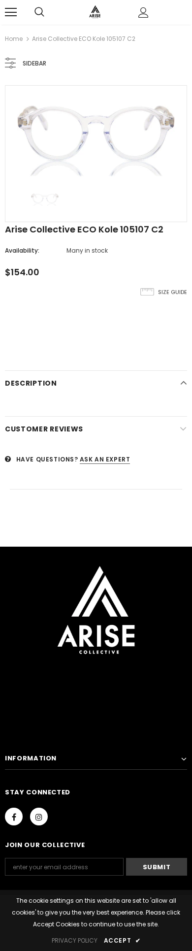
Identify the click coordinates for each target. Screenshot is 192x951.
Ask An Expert (105, 459)
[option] (96, 133)
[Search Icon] (39, 12)
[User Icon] (143, 12)
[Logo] (94, 11)
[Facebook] (14, 816)
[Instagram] (39, 816)
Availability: (22, 250)
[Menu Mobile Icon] (11, 12)
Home (14, 38)
